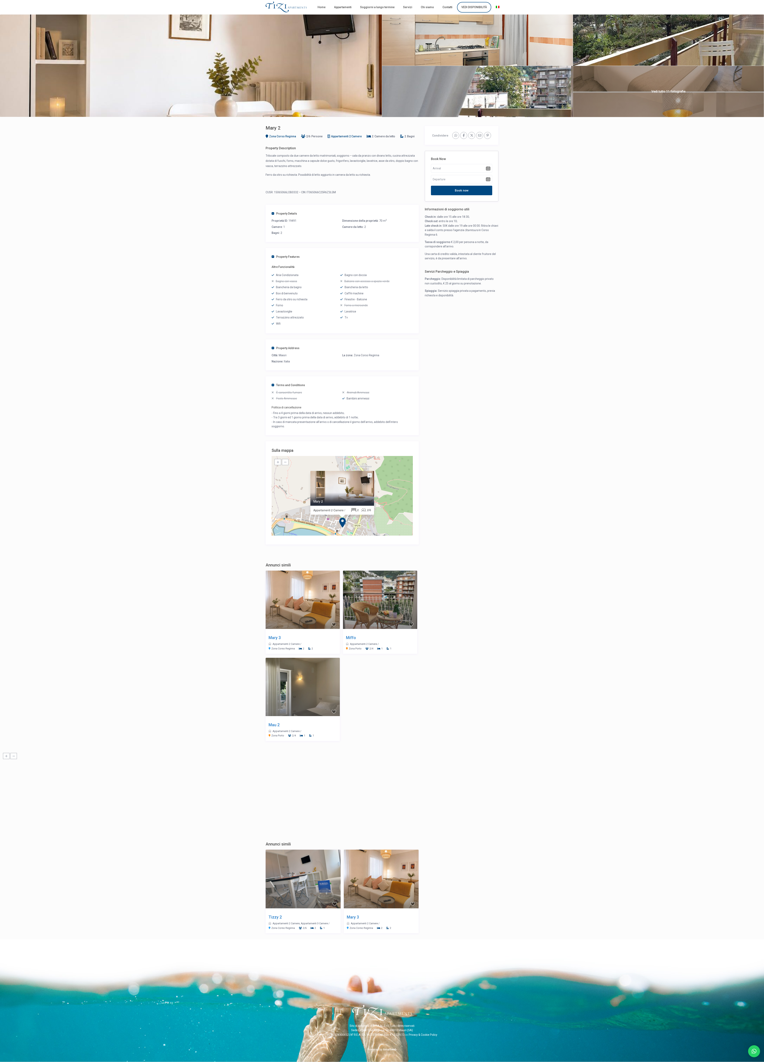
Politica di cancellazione (286, 407)
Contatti (447, 7)
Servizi (407, 7)
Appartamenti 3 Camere (314, 923)
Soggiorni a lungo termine (377, 7)
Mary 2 (318, 501)
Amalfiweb (390, 1049)
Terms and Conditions (290, 385)
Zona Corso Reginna (282, 136)
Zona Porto (355, 648)
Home (321, 7)
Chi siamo (427, 7)
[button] (754, 1051)
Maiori (282, 355)
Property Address (287, 348)
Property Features (288, 256)
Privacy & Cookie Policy (423, 1034)
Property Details (286, 213)
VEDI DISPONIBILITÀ (474, 7)
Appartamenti (343, 7)
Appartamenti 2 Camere (346, 136)
